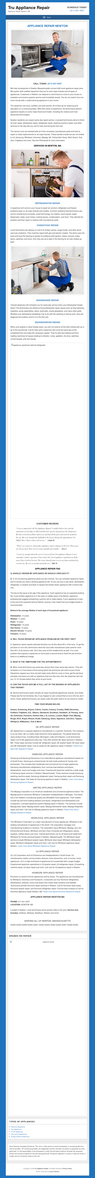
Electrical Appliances (18, 1127)
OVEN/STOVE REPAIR (47, 225)
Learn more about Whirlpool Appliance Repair (36, 846)
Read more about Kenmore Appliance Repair (61, 891)
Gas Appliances (16, 1129)
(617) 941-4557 (77, 10)
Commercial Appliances (19, 1134)
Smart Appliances (17, 1132)
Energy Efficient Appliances (20, 1136)
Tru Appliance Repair (29, 7)
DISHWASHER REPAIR (47, 300)
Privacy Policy (67, 1168)
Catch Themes (54, 1171)
